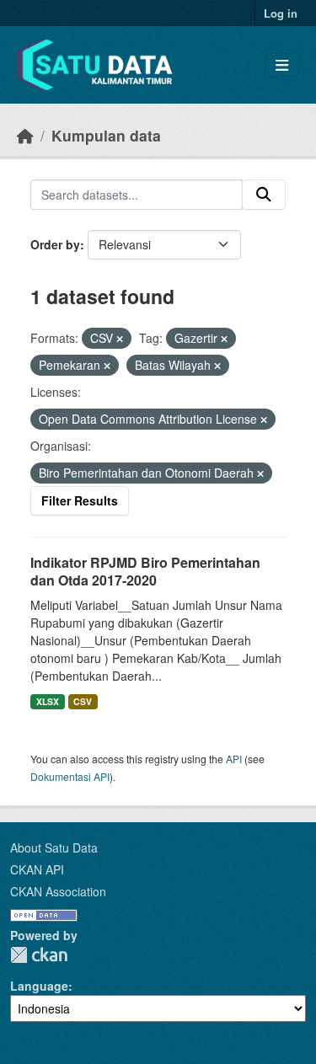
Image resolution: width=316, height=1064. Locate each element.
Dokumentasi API (70, 776)
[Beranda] (25, 135)
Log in (280, 13)
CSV (82, 701)
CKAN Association (58, 891)
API (234, 758)
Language (39, 985)
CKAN (38, 955)
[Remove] (119, 338)
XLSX (47, 701)
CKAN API (37, 869)
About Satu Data (54, 847)
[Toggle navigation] (282, 65)
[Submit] (264, 194)
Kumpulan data (106, 135)
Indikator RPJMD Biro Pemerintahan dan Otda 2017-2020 (145, 571)
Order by (55, 244)
